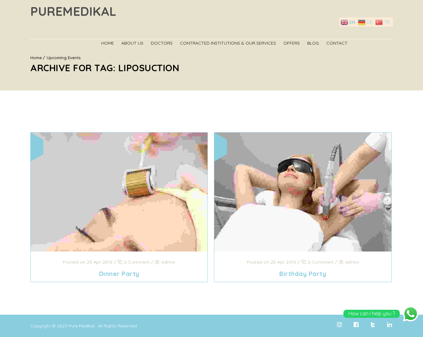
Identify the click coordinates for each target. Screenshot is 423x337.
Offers (291, 43)
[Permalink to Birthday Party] (302, 250)
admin (168, 262)
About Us (132, 43)
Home (107, 43)
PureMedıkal (73, 11)
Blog (313, 43)
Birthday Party (302, 274)
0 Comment (136, 262)
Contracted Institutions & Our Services (228, 43)
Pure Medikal (81, 326)
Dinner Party (119, 274)
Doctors (161, 43)
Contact (336, 43)
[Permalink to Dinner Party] (119, 250)
